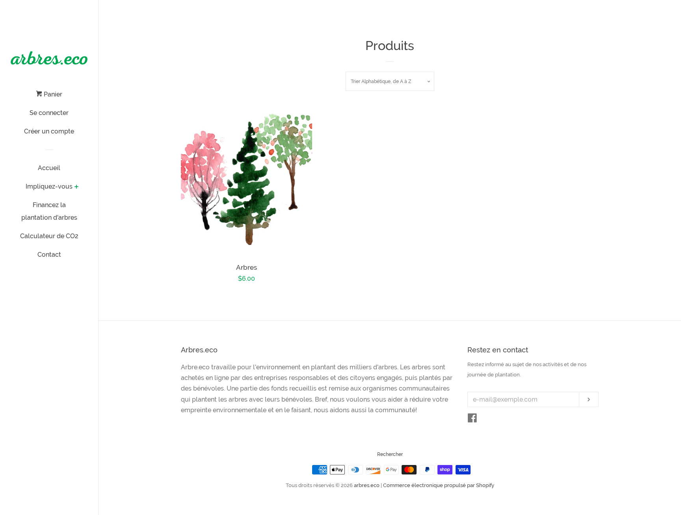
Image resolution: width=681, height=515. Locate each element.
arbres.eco (367, 485)
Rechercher (390, 454)
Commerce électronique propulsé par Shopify (438, 485)
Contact (49, 254)
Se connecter (49, 113)
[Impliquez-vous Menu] (76, 187)
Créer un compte (49, 131)
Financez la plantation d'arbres (49, 211)
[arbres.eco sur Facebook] (472, 419)
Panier (52, 94)
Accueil (49, 168)
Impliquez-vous (49, 186)
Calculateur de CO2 (49, 236)
